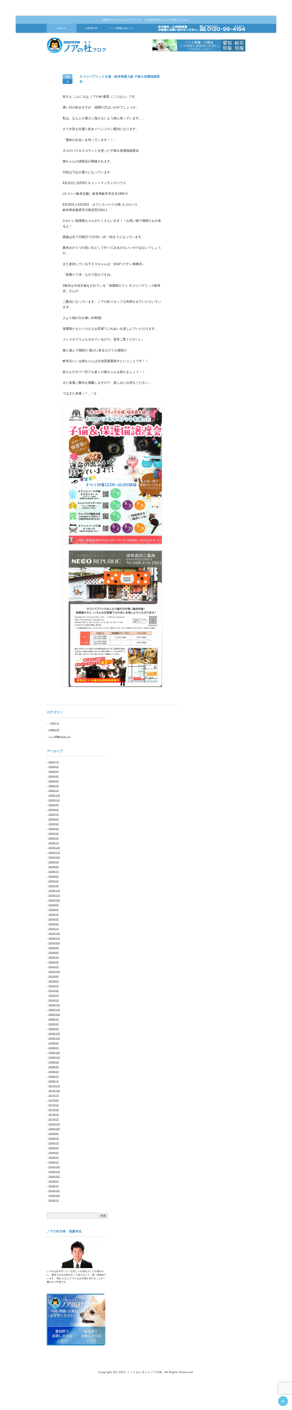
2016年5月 (53, 1148)
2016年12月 (54, 1124)
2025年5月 (53, 824)
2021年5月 (53, 986)
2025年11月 (54, 800)
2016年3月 (53, 1157)
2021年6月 (53, 981)
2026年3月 (53, 781)
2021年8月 (53, 976)
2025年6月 (53, 819)
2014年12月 (54, 1191)
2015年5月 (53, 1181)
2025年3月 (53, 833)
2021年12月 (54, 972)
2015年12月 (54, 1167)
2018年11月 (54, 1057)
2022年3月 (53, 962)
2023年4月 (53, 919)
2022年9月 (53, 948)
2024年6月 (53, 876)
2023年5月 (53, 914)
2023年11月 (54, 895)
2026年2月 (53, 786)
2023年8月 (53, 905)
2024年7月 (53, 871)
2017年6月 (53, 1100)
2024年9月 (53, 862)
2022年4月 (53, 957)
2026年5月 (53, 771)
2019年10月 (54, 1038)
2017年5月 (53, 1105)
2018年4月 (53, 1067)
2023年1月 (53, 929)
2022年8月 (53, 952)
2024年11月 (54, 852)
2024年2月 (53, 886)
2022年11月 (54, 938)
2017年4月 (53, 1110)
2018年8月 (53, 1062)
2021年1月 (53, 1000)
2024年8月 (53, 867)
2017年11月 (54, 1086)
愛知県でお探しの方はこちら (62, 1335)
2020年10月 (54, 1014)
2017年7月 (53, 1095)
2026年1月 (53, 790)
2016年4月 (53, 1153)
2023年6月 (53, 910)
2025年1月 (53, 843)
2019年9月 (53, 1043)
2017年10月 (54, 1091)
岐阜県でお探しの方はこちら (90, 1335)
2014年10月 (54, 1195)
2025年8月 (53, 810)
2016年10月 (54, 1129)
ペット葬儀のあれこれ (59, 736)
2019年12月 (54, 1033)
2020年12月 (54, 1005)
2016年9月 (53, 1133)
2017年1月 (53, 1119)
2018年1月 (53, 1081)
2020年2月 (53, 1029)
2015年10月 (54, 1176)
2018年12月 (54, 1052)
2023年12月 (54, 891)
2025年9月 (53, 805)
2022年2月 (53, 967)
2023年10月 (54, 900)
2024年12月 (54, 848)
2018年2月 (53, 1076)
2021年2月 (53, 995)
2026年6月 (53, 767)
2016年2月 (53, 1162)
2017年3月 (53, 1114)
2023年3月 (53, 924)
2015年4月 (53, 1186)
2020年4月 (53, 1019)
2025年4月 (53, 829)
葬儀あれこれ (121, 28)
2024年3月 (53, 881)
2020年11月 (54, 1010)
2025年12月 (54, 795)
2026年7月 (53, 762)
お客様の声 (91, 28)
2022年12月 (54, 933)
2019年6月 (53, 1048)
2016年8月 (53, 1138)
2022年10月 (54, 943)
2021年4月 (53, 991)
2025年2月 (53, 838)
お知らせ (61, 28)
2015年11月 (54, 1172)
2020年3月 (53, 1024)
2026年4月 (53, 776)
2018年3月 (53, 1072)
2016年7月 (53, 1143)
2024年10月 (54, 857)
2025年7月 (53, 814)
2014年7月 (53, 1200)
